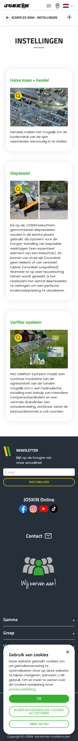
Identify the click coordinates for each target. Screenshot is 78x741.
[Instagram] (33, 508)
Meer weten (39, 724)
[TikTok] (53, 508)
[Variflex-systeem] (39, 350)
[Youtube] (43, 508)
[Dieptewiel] (39, 200)
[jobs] (48, 6)
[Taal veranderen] (68, 6)
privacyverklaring (22, 689)
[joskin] (16, 7)
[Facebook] (23, 508)
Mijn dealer (58, 5)
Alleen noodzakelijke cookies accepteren (39, 711)
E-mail (10, 472)
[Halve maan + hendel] (39, 108)
